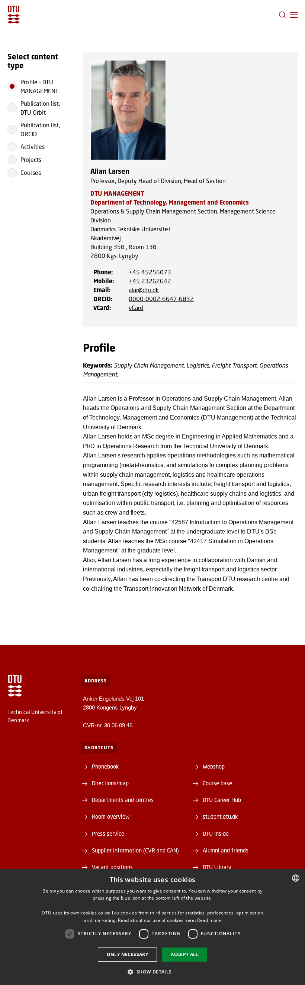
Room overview (111, 816)
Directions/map (110, 783)
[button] (294, 15)
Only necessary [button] (127, 954)
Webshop (214, 766)
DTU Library (217, 867)
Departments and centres (123, 799)
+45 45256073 (150, 271)
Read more (209, 920)
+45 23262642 (150, 280)
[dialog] (152, 927)
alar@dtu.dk (144, 289)
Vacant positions (112, 867)
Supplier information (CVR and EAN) (135, 850)
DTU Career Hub (222, 799)
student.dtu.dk (220, 816)
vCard (136, 307)
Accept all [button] (185, 954)
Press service (108, 833)
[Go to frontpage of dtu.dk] (13, 15)
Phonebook (105, 766)
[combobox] (295, 878)
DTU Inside (216, 833)
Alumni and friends (225, 850)
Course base (217, 783)
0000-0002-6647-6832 (161, 298)
